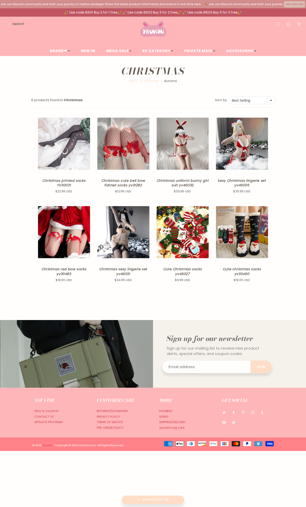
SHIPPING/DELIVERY (172, 422)
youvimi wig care (172, 428)
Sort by (221, 100)
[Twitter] (224, 412)
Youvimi (47, 445)
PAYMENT (166, 411)
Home (133, 81)
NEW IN (88, 50)
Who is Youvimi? (46, 411)
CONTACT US (44, 417)
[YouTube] (224, 422)
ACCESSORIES (240, 50)
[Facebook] (233, 412)
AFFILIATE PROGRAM (48, 422)
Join (261, 367)
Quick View (64, 143)
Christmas (151, 81)
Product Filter (155, 500)
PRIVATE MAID (198, 50)
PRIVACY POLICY (108, 417)
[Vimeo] (233, 422)
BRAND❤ (59, 50)
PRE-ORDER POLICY (110, 428)
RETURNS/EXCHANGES (112, 411)
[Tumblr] (262, 412)
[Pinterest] (243, 412)
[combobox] (252, 100)
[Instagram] (252, 412)
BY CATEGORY (156, 50)
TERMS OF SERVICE (110, 422)
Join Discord (294, 4)
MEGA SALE (117, 50)
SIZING (163, 417)
